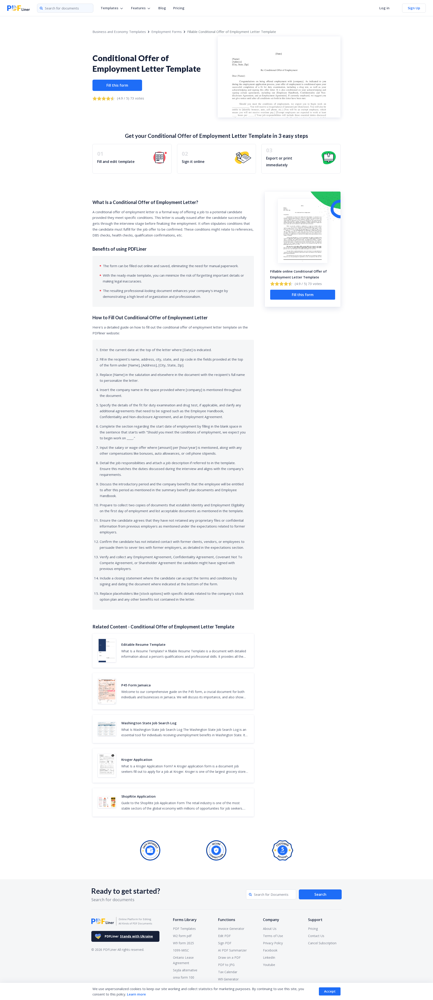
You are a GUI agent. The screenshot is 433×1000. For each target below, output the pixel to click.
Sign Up (414, 8)
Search (320, 894)
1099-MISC (181, 950)
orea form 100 (183, 977)
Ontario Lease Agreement (183, 960)
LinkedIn (269, 957)
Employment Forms (166, 31)
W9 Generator (228, 979)
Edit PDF (224, 936)
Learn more (136, 994)
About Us (269, 928)
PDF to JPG (226, 965)
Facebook (270, 950)
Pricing (178, 8)
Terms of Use (273, 936)
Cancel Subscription (322, 943)
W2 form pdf (182, 936)
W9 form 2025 (183, 943)
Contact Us (316, 936)
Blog (162, 8)
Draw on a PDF (229, 957)
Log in (384, 8)
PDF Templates (184, 928)
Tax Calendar (227, 972)
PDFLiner (129, 936)
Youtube (269, 965)
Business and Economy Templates (119, 31)
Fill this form (117, 85)
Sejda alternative (185, 970)
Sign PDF (224, 943)
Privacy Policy (273, 943)
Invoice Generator (231, 928)
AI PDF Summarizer (232, 950)
